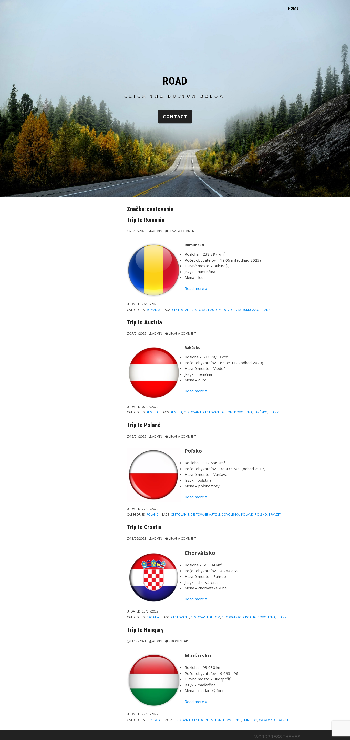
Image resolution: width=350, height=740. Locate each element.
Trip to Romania (145, 219)
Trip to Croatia (144, 527)
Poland (152, 514)
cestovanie (181, 310)
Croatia (152, 617)
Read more (196, 288)
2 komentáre (179, 641)
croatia (249, 617)
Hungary (153, 720)
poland (247, 514)
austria (176, 412)
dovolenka (232, 310)
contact (175, 117)
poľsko (261, 514)
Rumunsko (250, 310)
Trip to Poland (144, 425)
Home (293, 8)
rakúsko (260, 412)
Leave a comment (182, 231)
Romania (153, 310)
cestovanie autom (206, 310)
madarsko (267, 720)
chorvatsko (232, 617)
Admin (157, 231)
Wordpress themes (277, 737)
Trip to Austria (144, 322)
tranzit (267, 310)
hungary (250, 720)
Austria (152, 412)
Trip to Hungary (145, 630)
